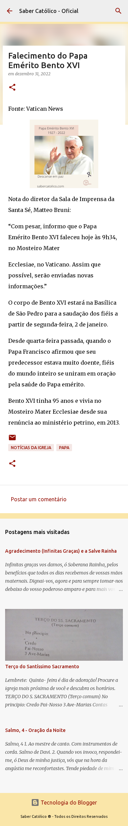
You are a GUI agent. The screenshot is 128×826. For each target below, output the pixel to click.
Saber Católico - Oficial (49, 11)
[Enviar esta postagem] (12, 440)
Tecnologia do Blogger (68, 802)
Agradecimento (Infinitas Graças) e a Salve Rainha (61, 551)
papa (64, 447)
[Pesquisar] (118, 11)
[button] (12, 87)
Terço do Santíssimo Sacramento (42, 666)
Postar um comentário (39, 499)
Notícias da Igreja (31, 447)
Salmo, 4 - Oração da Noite (35, 730)
